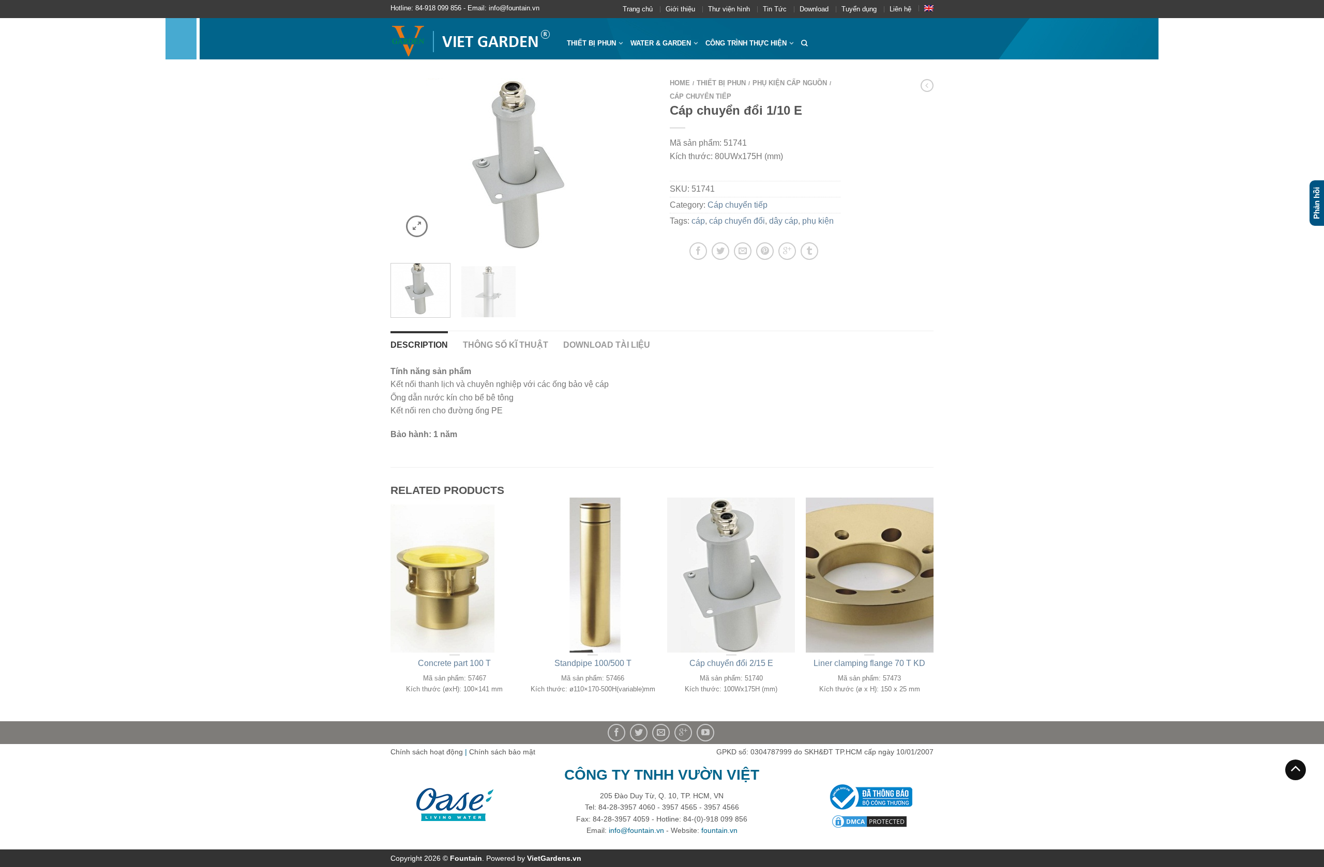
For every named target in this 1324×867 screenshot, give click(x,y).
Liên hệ (900, 9)
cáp (698, 220)
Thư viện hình (729, 9)
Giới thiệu (680, 9)
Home (680, 83)
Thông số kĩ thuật (505, 344)
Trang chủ (638, 9)
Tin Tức (775, 9)
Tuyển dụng (859, 9)
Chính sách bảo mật (502, 752)
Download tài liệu (606, 344)
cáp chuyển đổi (737, 220)
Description (419, 344)
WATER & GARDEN (660, 43)
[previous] (405, 164)
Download (814, 9)
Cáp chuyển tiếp (700, 96)
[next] (640, 164)
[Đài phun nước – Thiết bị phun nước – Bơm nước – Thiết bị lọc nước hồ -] (470, 38)
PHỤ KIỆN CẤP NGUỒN (790, 83)
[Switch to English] (929, 8)
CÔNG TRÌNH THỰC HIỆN (746, 43)
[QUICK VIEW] (454, 575)
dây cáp (783, 220)
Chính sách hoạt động (426, 752)
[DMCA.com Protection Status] (869, 821)
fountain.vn (719, 830)
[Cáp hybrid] (522, 164)
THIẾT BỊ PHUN (591, 43)
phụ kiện (818, 220)
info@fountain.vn (636, 830)
